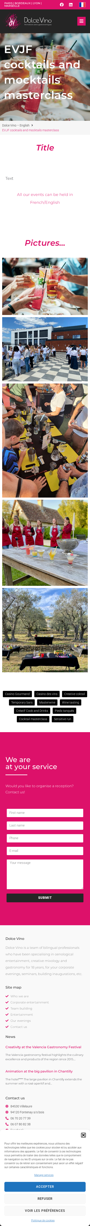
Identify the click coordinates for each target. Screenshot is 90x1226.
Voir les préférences (45, 1211)
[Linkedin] (71, 5)
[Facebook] (62, 5)
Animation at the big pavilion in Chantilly (39, 1071)
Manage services (44, 1175)
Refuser (45, 1199)
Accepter (45, 1187)
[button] (83, 1135)
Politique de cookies (43, 1220)
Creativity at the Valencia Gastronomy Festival (43, 1047)
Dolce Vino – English (15, 125)
